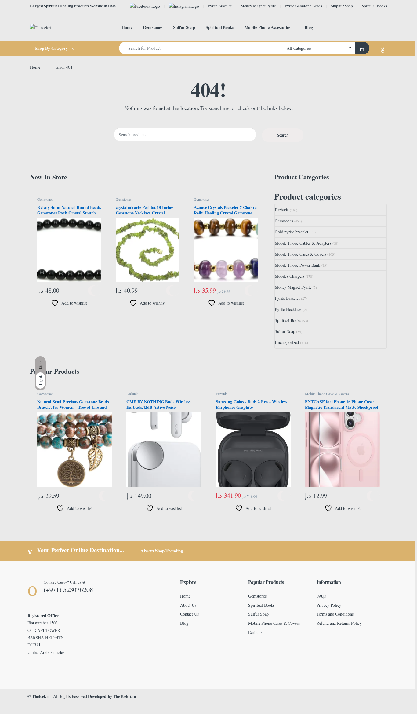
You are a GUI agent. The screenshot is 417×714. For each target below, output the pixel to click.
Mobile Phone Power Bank (297, 265)
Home (126, 27)
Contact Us (189, 614)
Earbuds (281, 210)
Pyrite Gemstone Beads (303, 6)
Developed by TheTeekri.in (112, 696)
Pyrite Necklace (288, 309)
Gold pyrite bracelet (291, 232)
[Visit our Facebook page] (145, 6)
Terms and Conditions (335, 614)
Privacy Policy (329, 605)
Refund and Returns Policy (339, 623)
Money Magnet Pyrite (258, 6)
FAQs (321, 596)
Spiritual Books (374, 6)
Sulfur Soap (184, 27)
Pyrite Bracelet (220, 6)
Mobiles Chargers (289, 276)
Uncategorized (287, 342)
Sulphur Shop (342, 6)
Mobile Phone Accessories (268, 27)
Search (282, 135)
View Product (94, 290)
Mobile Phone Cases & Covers (300, 254)
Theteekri (40, 696)
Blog (309, 27)
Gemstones (152, 27)
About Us (188, 605)
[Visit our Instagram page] (184, 6)
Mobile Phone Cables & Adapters (303, 243)
